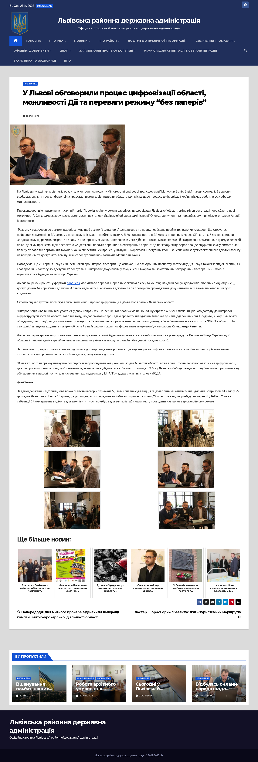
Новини (81, 41)
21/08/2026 (26, 695)
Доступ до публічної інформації (157, 41)
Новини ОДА (30, 84)
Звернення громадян (214, 41)
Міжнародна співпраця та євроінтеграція (180, 50)
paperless (73, 283)
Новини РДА (23, 678)
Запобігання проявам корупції (106, 50)
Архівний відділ (85, 678)
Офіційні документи (32, 50)
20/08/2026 (86, 695)
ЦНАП (65, 50)
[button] (245, 50)
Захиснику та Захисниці (35, 60)
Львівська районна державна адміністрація (129, 20)
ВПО (67, 60)
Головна (33, 41)
